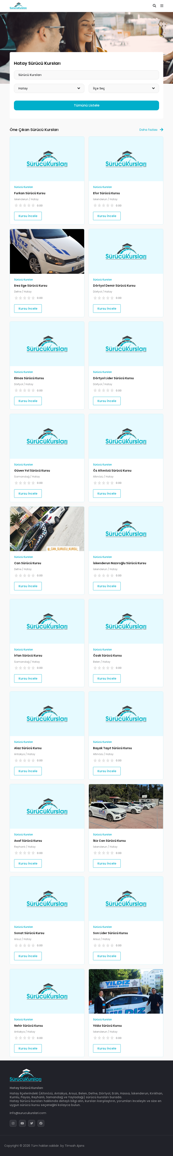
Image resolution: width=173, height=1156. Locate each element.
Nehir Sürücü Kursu (28, 1026)
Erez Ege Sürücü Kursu (30, 285)
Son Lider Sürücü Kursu (110, 933)
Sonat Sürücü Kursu (29, 933)
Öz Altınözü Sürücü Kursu (112, 470)
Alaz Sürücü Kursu (28, 748)
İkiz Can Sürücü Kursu (109, 841)
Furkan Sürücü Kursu (29, 193)
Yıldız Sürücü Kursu (107, 1026)
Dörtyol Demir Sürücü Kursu (114, 285)
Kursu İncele (28, 216)
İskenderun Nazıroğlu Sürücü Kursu (119, 563)
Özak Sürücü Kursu (107, 655)
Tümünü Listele (86, 105)
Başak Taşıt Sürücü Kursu (112, 748)
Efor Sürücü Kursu (106, 193)
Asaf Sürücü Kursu (28, 841)
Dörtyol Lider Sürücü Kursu (113, 378)
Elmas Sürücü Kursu (29, 378)
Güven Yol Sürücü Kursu (32, 470)
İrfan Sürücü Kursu (28, 655)
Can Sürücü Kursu (27, 563)
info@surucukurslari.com (28, 1113)
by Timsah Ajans (72, 1146)
